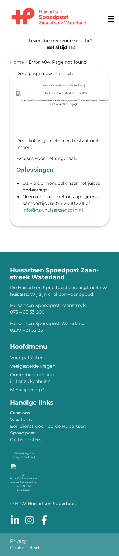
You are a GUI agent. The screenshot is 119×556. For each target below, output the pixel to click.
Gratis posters (25, 439)
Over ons (20, 413)
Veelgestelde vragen (32, 366)
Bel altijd (60, 47)
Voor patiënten (26, 357)
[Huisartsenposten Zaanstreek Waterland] (48, 17)
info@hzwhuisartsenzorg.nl (53, 210)
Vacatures (21, 419)
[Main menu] (111, 19)
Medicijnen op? (27, 390)
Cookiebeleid (24, 548)
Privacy (18, 541)
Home (17, 62)
